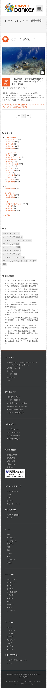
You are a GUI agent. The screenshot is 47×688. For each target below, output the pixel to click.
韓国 (8, 535)
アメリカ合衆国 (10, 137)
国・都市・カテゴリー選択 (17, 403)
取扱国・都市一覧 (13, 368)
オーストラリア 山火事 (12, 254)
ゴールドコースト (12, 164)
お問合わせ (11, 464)
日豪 (5, 264)
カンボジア (11, 538)
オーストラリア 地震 (11, 244)
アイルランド (12, 583)
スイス (9, 601)
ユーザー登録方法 (13, 400)
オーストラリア (10, 153)
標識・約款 (11, 461)
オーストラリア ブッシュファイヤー (17, 240)
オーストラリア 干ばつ (12, 251)
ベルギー (10, 643)
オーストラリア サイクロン (13, 257)
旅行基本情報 (10, 148)
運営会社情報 (12, 455)
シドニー (9, 166)
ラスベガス (10, 144)
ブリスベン (10, 177)
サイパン (10, 501)
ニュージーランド (13, 504)
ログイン (10, 371)
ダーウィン (10, 168)
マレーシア (11, 560)
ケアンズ (24, 88)
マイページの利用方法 (15, 413)
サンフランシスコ (12, 139)
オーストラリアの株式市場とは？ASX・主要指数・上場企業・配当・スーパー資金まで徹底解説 (21, 341)
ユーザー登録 (12, 374)
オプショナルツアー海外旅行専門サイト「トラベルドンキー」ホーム (22, 363)
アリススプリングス (13, 157)
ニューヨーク (10, 142)
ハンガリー (11, 630)
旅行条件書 (11, 458)
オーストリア (12, 592)
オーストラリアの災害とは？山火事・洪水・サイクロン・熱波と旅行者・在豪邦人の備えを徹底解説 (21, 312)
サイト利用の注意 (13, 432)
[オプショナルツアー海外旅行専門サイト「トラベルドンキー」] (20, 8)
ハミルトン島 (10, 175)
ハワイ (7, 202)
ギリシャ (10, 598)
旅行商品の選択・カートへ (17, 406)
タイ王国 (10, 544)
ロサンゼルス (10, 146)
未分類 (7, 215)
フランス (10, 637)
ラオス (9, 563)
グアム (9, 498)
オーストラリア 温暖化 (12, 247)
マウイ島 (9, 208)
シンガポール (9, 193)
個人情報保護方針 (13, 436)
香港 (8, 557)
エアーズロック (11, 159)
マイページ (11, 377)
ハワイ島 (9, 206)
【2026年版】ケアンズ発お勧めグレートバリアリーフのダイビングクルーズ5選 (27, 81)
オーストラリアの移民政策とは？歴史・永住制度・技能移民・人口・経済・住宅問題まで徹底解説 (21, 320)
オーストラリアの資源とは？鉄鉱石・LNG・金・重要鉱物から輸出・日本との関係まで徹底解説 (21, 333)
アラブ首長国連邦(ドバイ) (16, 660)
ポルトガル (11, 649)
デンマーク (11, 611)
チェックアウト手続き (15, 410)
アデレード (10, 155)
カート (9, 380)
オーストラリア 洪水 (11, 234)
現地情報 (10, 467)
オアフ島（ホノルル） (14, 204)
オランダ (10, 595)
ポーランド (11, 646)
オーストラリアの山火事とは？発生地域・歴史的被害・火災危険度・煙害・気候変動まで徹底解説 (21, 297)
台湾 (8, 547)
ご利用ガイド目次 (13, 397)
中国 (8, 550)
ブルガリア (11, 640)
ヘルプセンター (13, 429)
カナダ (7, 186)
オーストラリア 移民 (29, 261)
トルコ (9, 663)
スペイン (10, 604)
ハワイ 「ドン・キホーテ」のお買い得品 (20, 280)
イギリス (10, 586)
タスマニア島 (10, 171)
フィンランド (12, 634)
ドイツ (9, 627)
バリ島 (9, 553)
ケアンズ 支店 (10, 88)
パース (8, 173)
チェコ (9, 608)
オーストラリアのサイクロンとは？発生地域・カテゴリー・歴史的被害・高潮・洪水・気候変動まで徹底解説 (21, 304)
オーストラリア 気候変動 (12, 237)
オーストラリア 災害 (11, 261)
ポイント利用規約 (13, 439)
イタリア (10, 589)
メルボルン (10, 179)
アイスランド (12, 579)
